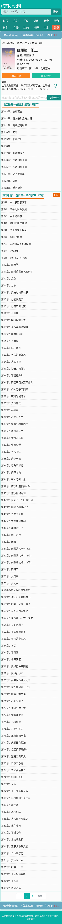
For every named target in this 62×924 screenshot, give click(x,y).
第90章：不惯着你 (11, 832)
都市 (36, 21)
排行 (36, 28)
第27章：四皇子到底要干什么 (17, 382)
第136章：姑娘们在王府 (14, 160)
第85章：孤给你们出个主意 (15, 798)
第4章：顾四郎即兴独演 (14, 223)
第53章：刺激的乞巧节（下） (17, 562)
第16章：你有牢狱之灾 (13, 306)
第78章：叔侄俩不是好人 (14, 749)
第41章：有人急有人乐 (13, 479)
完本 (46, 28)
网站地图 (31, 919)
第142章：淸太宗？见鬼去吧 (16, 118)
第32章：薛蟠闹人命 (12, 417)
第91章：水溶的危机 (12, 839)
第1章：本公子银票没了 (14, 202)
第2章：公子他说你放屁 (14, 209)
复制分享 (54, 97)
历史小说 (22, 43)
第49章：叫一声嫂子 (12, 534)
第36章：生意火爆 (11, 444)
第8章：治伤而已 (10, 250)
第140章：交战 (9, 132)
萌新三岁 (29, 55)
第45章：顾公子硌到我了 (14, 507)
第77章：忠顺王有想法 (13, 742)
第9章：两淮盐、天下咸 (14, 257)
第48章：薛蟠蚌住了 (12, 527)
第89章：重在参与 (11, 825)
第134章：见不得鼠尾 (13, 173)
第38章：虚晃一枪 (11, 458)
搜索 (56, 12)
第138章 (5, 146)
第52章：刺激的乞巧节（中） (17, 555)
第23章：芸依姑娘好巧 (13, 354)
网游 (56, 21)
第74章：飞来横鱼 (11, 721)
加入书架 (16, 75)
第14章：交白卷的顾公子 (14, 292)
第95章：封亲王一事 (12, 867)
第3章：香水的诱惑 (11, 216)
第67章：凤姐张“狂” (12, 673)
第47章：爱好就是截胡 (13, 521)
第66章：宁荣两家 (11, 659)
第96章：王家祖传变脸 (13, 874)
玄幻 (16, 21)
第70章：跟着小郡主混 (13, 694)
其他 (26, 28)
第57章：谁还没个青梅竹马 (15, 597)
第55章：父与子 (9, 576)
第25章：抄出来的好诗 (13, 368)
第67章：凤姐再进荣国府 (14, 666)
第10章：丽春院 (9, 264)
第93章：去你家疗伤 (12, 853)
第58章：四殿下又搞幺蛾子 (15, 604)
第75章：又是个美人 (12, 728)
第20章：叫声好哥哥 (12, 334)
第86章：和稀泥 (9, 804)
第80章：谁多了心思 (12, 763)
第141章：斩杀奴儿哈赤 (14, 125)
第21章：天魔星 (9, 340)
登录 (56, 28)
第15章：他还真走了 (12, 299)
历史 (46, 21)
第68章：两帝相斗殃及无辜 (15, 680)
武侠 (26, 21)
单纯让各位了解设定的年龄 (15, 590)
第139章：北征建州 (11, 139)
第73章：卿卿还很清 (12, 714)
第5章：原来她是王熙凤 (14, 230)
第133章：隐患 (9, 180)
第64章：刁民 (8, 645)
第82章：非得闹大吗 (12, 777)
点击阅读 (46, 75)
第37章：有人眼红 (11, 451)
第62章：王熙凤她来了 (13, 631)
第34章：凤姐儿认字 (12, 430)
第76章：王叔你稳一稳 (13, 735)
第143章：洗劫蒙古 (39, 68)
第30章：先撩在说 (11, 403)
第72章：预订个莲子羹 (13, 707)
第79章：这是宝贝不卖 (13, 756)
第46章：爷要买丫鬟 (12, 514)
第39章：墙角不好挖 (12, 465)
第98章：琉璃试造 (11, 888)
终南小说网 (11, 5)
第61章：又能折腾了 (12, 624)
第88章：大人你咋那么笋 (14, 818)
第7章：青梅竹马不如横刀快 (16, 243)
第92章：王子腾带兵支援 (14, 846)
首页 (5, 21)
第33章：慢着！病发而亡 (14, 424)
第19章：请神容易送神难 (14, 327)
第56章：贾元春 (9, 583)
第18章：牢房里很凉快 (13, 320)
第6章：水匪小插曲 (11, 237)
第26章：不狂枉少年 (12, 375)
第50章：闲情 (8, 541)
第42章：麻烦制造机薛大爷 (15, 486)
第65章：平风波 (9, 652)
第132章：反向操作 (11, 187)
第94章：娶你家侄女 (12, 860)
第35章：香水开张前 (12, 437)
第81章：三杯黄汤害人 (13, 770)
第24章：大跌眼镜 (11, 361)
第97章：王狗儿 (9, 881)
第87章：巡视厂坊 (11, 811)
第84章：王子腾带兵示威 (14, 791)
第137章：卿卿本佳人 (13, 153)
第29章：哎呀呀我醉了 (13, 396)
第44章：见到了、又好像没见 (17, 500)
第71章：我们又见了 (12, 701)
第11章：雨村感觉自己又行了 (17, 271)
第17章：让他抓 (9, 313)
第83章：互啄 (8, 784)
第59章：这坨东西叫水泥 (14, 611)
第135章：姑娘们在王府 (14, 166)
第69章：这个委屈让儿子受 (15, 687)
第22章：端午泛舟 (11, 347)
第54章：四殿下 (9, 569)
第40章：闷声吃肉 (11, 472)
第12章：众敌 (8, 278)
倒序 (56, 195)
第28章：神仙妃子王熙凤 (14, 389)
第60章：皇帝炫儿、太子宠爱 (17, 617)
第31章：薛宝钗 (9, 410)
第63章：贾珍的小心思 (13, 638)
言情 (16, 28)
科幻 (5, 28)
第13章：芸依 (8, 285)
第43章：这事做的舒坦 (13, 493)
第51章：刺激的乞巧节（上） (17, 548)
